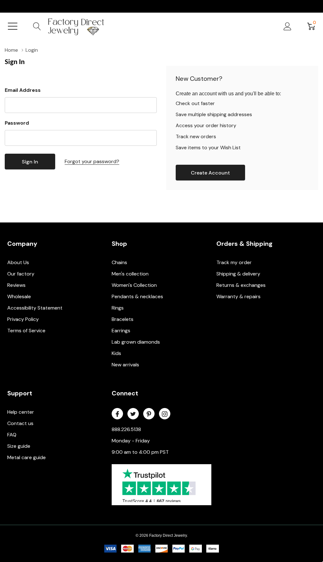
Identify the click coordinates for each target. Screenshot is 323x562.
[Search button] (37, 26)
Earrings (121, 330)
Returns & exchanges (241, 285)
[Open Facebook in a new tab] (117, 414)
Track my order (234, 262)
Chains (119, 262)
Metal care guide (26, 457)
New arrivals (125, 364)
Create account (210, 172)
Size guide (18, 446)
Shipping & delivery (238, 273)
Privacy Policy (23, 319)
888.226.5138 (126, 429)
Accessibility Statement (34, 308)
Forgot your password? (92, 161)
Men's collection (130, 273)
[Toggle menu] (12, 26)
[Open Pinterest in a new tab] (149, 414)
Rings (118, 308)
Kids (116, 353)
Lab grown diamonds (136, 342)
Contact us (20, 423)
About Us (18, 262)
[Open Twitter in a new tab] (133, 414)
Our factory (20, 273)
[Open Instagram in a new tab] (164, 414)
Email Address (23, 90)
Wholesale (19, 296)
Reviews (16, 285)
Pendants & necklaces (137, 296)
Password (17, 123)
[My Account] (287, 26)
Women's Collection (134, 285)
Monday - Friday (131, 440)
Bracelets (122, 319)
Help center (20, 412)
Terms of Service (26, 330)
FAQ (11, 434)
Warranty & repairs (238, 296)
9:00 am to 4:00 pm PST (140, 452)
